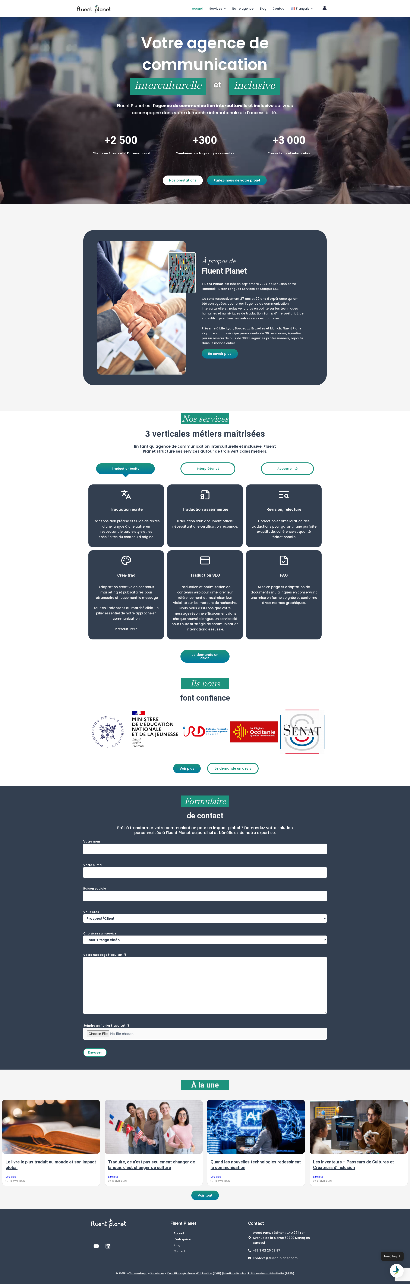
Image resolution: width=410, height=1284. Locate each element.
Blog (262, 8)
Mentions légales (234, 1273)
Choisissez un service (100, 933)
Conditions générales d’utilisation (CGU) (194, 1273)
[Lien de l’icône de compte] (324, 8)
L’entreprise (182, 1239)
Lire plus (11, 1176)
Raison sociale (94, 888)
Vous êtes (91, 912)
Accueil (197, 8)
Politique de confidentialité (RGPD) (271, 1273)
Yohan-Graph (138, 1273)
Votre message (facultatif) (104, 955)
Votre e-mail (93, 865)
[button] (397, 1271)
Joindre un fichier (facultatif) (106, 1025)
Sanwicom (157, 1273)
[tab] (125, 468)
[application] (224, 8)
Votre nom (91, 841)
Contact (279, 8)
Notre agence (242, 8)
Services (215, 8)
